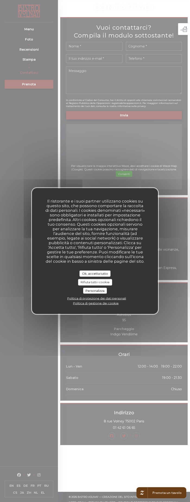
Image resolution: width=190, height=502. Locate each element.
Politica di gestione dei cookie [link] (96, 303)
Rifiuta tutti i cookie (95, 282)
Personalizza (95, 290)
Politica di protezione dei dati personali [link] (96, 298)
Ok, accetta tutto (95, 273)
